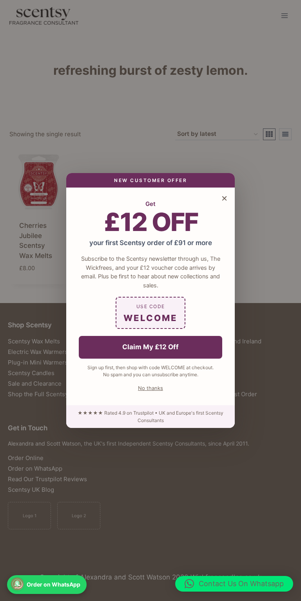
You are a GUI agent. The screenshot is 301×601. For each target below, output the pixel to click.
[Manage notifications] (17, 584)
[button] (234, 584)
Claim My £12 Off (150, 347)
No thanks (150, 388)
